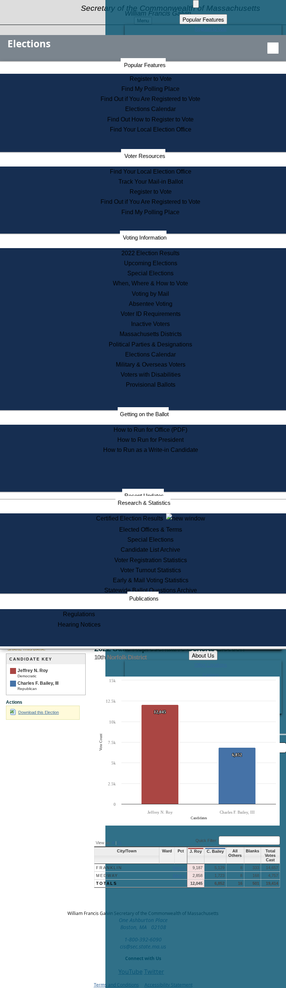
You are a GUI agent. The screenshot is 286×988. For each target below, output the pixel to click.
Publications (144, 598)
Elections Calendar (150, 109)
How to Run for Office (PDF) (150, 430)
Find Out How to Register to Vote (150, 119)
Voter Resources (144, 156)
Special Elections (150, 273)
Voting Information (144, 237)
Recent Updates (144, 496)
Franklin (109, 867)
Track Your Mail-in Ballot (150, 181)
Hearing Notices (79, 624)
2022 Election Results (150, 253)
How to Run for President (150, 440)
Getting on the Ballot (144, 414)
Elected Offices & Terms (150, 529)
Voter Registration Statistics (150, 560)
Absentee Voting (150, 304)
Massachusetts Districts (151, 334)
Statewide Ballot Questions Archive (150, 590)
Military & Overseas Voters (150, 364)
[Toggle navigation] (273, 48)
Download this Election (38, 712)
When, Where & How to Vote (150, 283)
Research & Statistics (144, 503)
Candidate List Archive (150, 550)
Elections (29, 43)
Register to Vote (151, 79)
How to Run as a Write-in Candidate (150, 450)
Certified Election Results (131, 518)
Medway (107, 875)
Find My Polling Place (150, 89)
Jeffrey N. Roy (33, 670)
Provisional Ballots (150, 384)
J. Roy (196, 851)
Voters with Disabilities (151, 374)
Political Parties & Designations (150, 344)
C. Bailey (215, 851)
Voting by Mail (150, 294)
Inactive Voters (150, 324)
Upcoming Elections (150, 263)
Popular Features (145, 65)
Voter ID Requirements (151, 314)
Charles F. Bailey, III (38, 683)
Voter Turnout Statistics (150, 570)
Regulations (79, 614)
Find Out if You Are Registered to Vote (150, 99)
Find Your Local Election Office (150, 129)
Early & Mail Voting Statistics (150, 580)
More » (179, 867)
